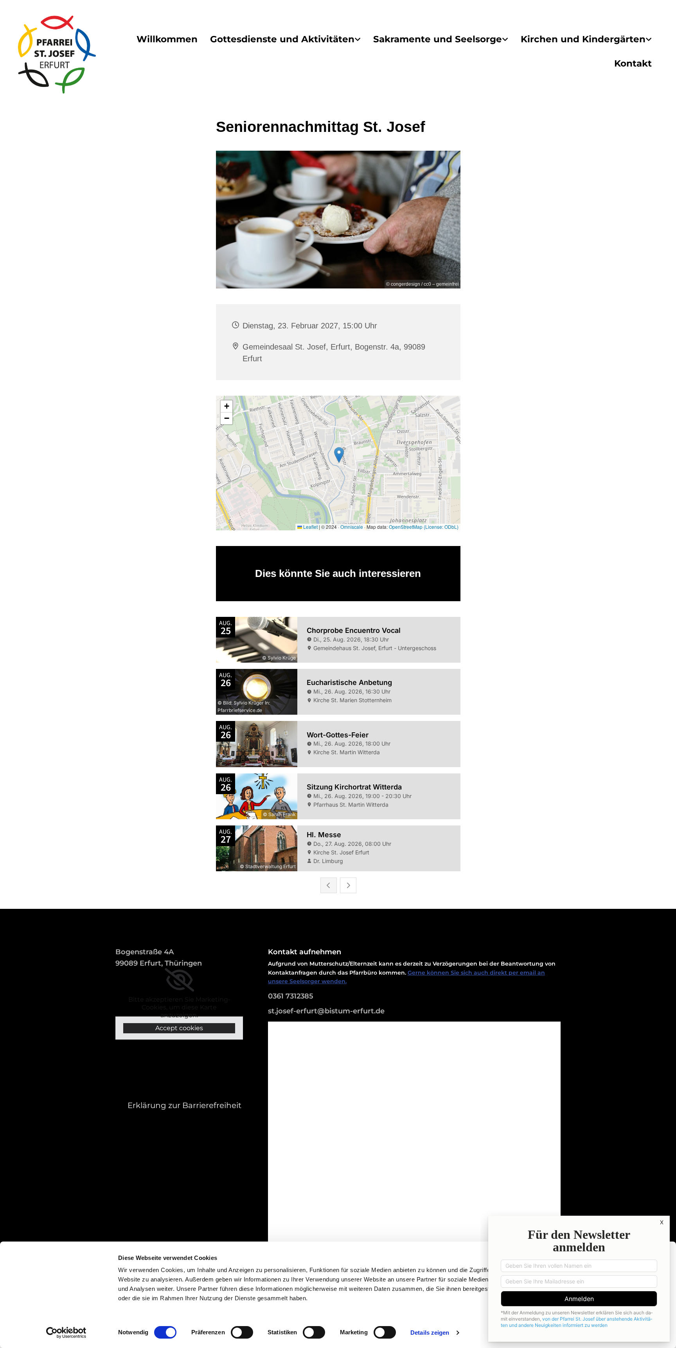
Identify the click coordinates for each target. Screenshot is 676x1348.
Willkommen (167, 39)
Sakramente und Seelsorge (437, 39)
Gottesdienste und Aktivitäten (282, 39)
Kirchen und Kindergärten (583, 39)
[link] (285, 39)
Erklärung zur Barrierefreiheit (184, 1105)
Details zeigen (429, 1332)
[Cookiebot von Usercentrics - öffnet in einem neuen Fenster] (66, 1333)
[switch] (242, 1332)
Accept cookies (179, 1028)
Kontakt (633, 63)
